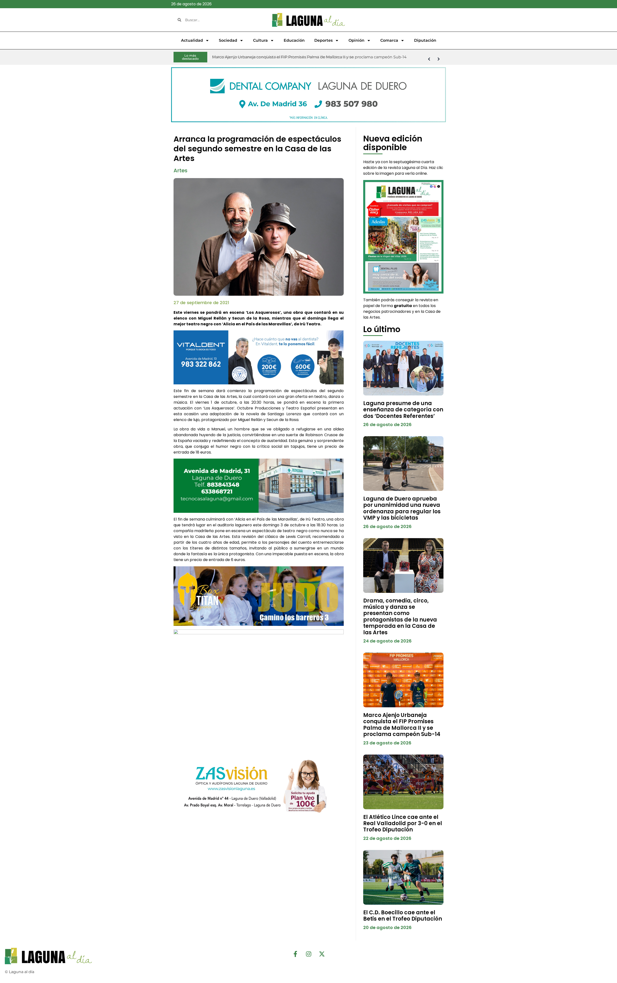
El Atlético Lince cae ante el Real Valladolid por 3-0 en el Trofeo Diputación (402, 823)
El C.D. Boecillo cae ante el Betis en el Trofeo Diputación (402, 916)
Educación (294, 40)
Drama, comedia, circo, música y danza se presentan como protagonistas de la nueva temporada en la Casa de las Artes (400, 616)
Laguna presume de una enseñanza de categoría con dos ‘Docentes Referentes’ (403, 410)
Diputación (425, 40)
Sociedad (228, 40)
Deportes (323, 40)
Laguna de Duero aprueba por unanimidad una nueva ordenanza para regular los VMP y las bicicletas (402, 508)
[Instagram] (308, 954)
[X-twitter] (322, 954)
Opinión (356, 40)
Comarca (389, 40)
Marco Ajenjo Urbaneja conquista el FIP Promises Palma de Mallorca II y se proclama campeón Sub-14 (401, 724)
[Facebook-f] (295, 954)
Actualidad (192, 40)
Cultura (260, 40)
